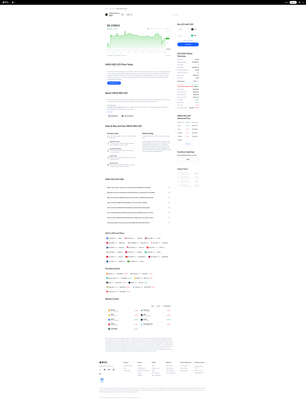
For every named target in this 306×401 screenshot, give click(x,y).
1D (148, 28)
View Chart (168, 55)
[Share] (122, 14)
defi (152, 306)
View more (188, 144)
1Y (162, 28)
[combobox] (195, 81)
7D (152, 28)
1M (155, 28)
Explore (188, 159)
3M (159, 28)
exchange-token (166, 306)
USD (128, 14)
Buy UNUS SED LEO (114, 83)
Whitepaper (114, 116)
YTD (166, 28)
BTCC (106, 8)
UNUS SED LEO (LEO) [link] (121, 8)
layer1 (158, 306)
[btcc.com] (6, 2)
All (170, 28)
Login (286, 2)
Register (293, 2)
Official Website (128, 116)
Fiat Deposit (188, 44)
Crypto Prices (112, 8)
